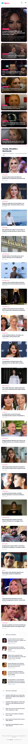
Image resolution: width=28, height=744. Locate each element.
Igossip (11, 739)
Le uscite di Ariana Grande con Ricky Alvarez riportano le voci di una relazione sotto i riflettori (13, 495)
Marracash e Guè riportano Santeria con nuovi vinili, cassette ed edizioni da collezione (12, 574)
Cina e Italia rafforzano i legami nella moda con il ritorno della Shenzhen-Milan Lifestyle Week (14, 389)
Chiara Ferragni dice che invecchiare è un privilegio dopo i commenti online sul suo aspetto (13, 205)
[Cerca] (21, 2)
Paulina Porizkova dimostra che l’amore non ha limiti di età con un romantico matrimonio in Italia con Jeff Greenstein (13, 442)
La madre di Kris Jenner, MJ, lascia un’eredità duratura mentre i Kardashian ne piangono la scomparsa (13, 415)
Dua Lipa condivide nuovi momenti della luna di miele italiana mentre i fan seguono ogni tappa (14, 626)
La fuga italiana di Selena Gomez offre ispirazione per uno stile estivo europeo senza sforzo (12, 363)
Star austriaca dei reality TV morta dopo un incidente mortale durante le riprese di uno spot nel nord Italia (13, 231)
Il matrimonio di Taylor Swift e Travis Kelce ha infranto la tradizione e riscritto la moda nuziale (13, 547)
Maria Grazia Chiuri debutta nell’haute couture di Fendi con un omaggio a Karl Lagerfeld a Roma (12, 521)
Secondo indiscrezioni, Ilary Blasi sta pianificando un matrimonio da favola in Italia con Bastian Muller (14, 178)
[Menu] (25, 2)
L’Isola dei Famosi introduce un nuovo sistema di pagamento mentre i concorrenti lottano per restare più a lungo (13, 600)
